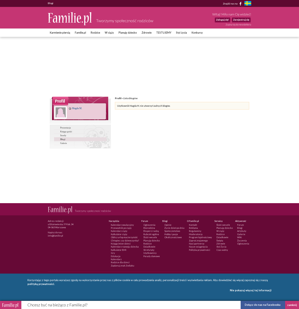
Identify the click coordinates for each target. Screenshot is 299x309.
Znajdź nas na (230, 3)
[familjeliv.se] (247, 4)
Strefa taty (148, 250)
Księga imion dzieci (121, 243)
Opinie (167, 225)
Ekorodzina (149, 228)
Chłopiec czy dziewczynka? (125, 240)
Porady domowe (151, 256)
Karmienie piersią (60, 32)
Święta (219, 240)
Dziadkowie (149, 246)
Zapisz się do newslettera (238, 24)
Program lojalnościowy (200, 237)
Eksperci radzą (151, 231)
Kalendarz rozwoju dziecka (125, 246)
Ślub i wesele (150, 237)
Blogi (62, 139)
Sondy (63, 135)
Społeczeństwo (172, 231)
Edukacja (115, 256)
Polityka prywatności (199, 250)
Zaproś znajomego (198, 240)
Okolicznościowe (173, 237)
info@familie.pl (55, 235)
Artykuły (241, 231)
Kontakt (193, 225)
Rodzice (95, 32)
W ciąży (109, 32)
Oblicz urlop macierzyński (124, 237)
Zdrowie (147, 32)
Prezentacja (65, 127)
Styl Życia (221, 246)
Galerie (63, 143)
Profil (118, 98)
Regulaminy (195, 231)
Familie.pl (80, 32)
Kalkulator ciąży (119, 234)
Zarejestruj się (241, 19)
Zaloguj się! (222, 19)
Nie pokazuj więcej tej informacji (251, 290)
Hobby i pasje (171, 234)
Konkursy (197, 32)
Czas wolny (222, 250)
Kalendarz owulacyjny (122, 225)
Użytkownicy (150, 253)
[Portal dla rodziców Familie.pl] (70, 24)
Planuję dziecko (128, 32)
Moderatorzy (196, 234)
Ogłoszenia (149, 225)
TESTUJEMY (163, 32)
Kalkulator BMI (118, 250)
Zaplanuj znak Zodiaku (122, 265)
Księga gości (66, 131)
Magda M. (76, 108)
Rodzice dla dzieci (120, 262)
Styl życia (181, 32)
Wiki (239, 237)
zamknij (292, 305)
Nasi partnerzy (196, 243)
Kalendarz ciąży (119, 231)
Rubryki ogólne (151, 234)
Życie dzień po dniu (174, 228)
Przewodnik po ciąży (121, 228)
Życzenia (242, 240)
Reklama (193, 228)
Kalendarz (116, 259)
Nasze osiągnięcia (198, 246)
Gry (113, 253)
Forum (240, 225)
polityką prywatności (40, 284)
